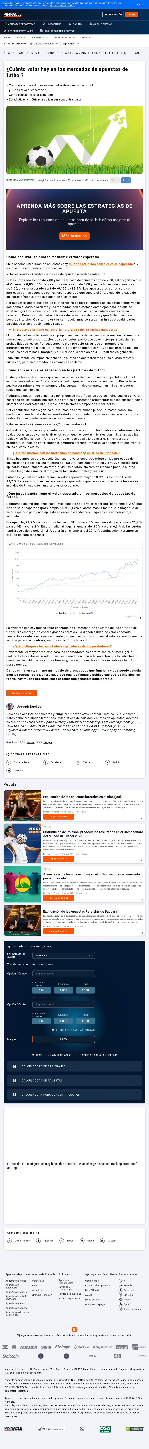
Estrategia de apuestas (20, 180)
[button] (6, 37)
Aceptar (140, 4)
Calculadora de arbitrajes (44, 1066)
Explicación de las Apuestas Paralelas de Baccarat (80, 911)
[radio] (38, 964)
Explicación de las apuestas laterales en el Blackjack (82, 797)
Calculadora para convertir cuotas (51, 1094)
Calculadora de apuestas (42, 1080)
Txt (114, 180)
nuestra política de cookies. (62, 5)
